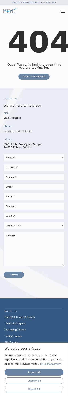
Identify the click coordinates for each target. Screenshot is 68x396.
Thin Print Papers (15, 323)
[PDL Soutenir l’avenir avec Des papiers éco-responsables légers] (11, 11)
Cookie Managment (49, 363)
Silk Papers (11, 342)
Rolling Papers (13, 335)
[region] (34, 369)
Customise (34, 380)
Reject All (34, 389)
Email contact (12, 117)
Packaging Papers (15, 329)
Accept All (34, 372)
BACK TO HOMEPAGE (34, 76)
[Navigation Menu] (61, 11)
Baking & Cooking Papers (20, 317)
